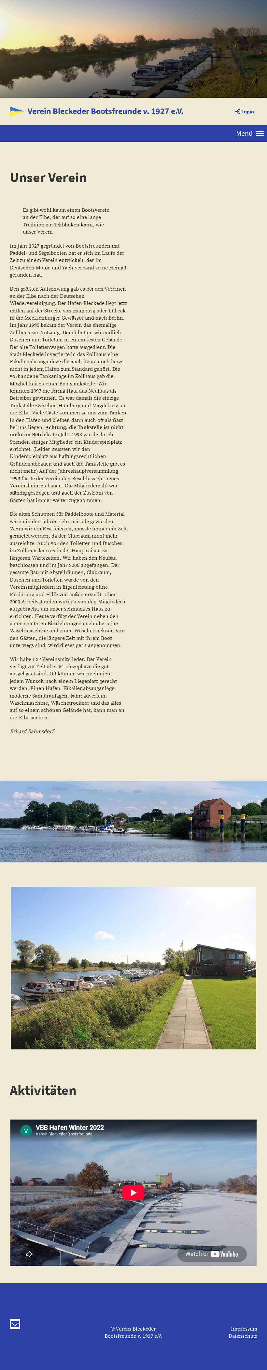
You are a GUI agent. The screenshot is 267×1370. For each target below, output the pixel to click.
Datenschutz (243, 1336)
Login (247, 111)
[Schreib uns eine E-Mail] (15, 1326)
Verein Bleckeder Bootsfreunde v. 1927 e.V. (106, 111)
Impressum (244, 1329)
